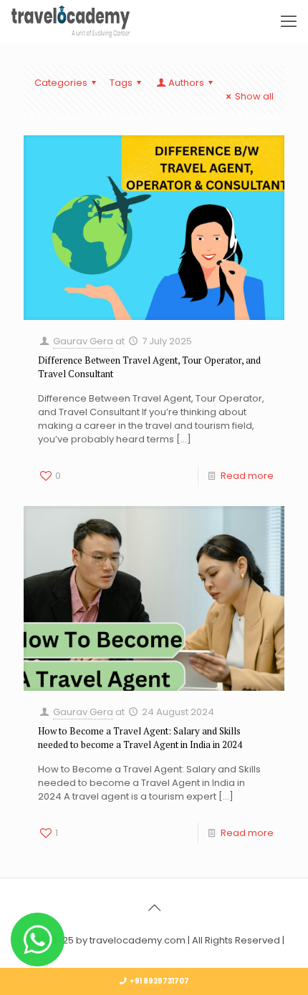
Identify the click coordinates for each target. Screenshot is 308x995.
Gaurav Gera (83, 341)
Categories (60, 82)
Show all (254, 96)
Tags (121, 82)
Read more (247, 475)
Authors (186, 82)
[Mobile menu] (288, 21)
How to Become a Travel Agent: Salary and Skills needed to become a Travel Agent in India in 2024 (140, 737)
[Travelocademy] (70, 21)
